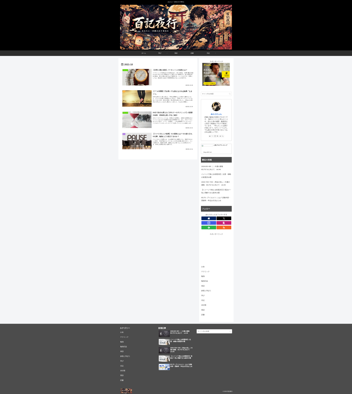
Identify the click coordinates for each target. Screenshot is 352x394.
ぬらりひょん (216, 114)
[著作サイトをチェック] (210, 136)
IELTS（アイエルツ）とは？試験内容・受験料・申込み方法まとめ (216, 199)
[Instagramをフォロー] (215, 136)
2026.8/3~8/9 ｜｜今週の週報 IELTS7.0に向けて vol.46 (213, 168)
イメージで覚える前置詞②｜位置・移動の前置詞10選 (216, 175)
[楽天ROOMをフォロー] (217, 136)
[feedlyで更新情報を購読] (220, 136)
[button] (229, 94)
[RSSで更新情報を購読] (223, 136)
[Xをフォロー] (212, 136)
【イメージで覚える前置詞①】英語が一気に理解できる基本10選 (216, 191)
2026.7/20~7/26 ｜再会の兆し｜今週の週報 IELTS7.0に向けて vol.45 (215, 183)
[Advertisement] (216, 248)
